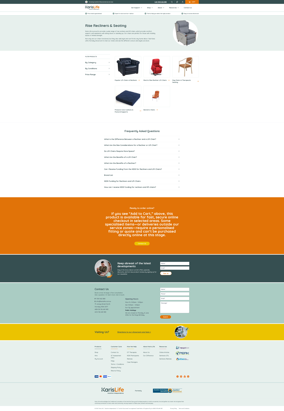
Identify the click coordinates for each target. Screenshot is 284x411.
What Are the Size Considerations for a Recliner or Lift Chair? (130, 145)
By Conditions (91, 68)
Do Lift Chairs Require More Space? (119, 151)
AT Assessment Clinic (116, 357)
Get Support (135, 8)
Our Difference (148, 356)
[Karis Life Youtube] (184, 376)
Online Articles (164, 352)
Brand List (108, 175)
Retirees (129, 359)
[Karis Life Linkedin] (188, 376)
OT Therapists (132, 352)
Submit (165, 317)
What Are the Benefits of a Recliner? (120, 163)
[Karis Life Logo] (92, 8)
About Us (146, 352)
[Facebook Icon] (177, 376)
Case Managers (132, 362)
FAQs (112, 361)
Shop (149, 8)
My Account (99, 359)
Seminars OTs (164, 356)
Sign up (165, 273)
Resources (173, 8)
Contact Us (142, 243)
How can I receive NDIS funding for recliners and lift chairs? (130, 187)
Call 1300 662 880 (161, 2)
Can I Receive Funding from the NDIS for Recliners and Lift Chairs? (133, 169)
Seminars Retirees (165, 359)
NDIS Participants (133, 356)
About (160, 8)
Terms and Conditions (184, 408)
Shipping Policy (116, 367)
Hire (96, 356)
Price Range (90, 74)
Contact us (188, 8)
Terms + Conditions (117, 364)
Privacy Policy (173, 408)
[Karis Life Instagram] (181, 376)
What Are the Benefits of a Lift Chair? (120, 157)
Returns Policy (116, 371)
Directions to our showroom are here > (134, 332)
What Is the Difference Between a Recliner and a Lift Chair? (130, 139)
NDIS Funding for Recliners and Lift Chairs (122, 181)
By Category (90, 62)
